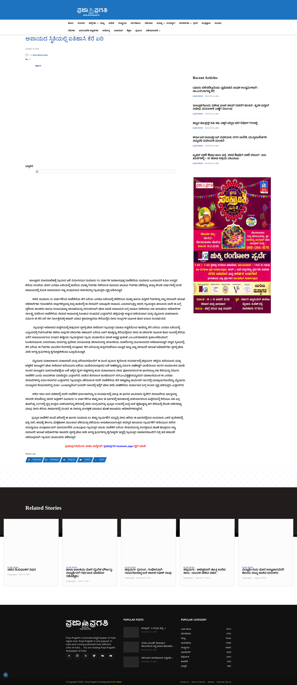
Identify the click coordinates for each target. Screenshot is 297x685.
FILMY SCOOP (116, 682)
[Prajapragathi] (27, 55)
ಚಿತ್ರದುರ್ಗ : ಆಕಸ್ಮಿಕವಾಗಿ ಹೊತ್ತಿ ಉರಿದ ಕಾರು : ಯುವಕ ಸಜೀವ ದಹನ (204, 572)
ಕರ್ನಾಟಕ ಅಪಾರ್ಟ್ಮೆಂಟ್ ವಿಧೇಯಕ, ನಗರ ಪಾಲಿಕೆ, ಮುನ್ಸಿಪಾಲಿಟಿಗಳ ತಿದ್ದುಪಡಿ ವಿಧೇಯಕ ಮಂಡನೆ (230, 139)
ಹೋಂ (71, 23)
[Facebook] (69, 656)
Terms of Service (198, 682)
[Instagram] (77, 656)
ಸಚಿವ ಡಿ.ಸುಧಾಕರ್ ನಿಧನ (21, 570)
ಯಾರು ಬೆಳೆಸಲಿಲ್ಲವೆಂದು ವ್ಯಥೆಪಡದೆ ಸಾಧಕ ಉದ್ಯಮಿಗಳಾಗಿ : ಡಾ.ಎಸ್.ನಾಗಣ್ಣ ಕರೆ (225, 90)
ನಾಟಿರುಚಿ (118, 31)
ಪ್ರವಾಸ (138, 31)
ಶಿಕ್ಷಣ (129, 31)
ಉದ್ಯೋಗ (170, 23)
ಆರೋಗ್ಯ (106, 31)
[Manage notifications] (5, 674)
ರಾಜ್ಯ (102, 23)
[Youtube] (111, 656)
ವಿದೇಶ (111, 23)
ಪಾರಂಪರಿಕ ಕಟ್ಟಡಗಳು (88, 31)
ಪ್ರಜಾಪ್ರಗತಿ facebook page (118, 446)
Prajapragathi (40, 55)
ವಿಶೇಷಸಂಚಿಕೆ (152, 31)
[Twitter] (86, 656)
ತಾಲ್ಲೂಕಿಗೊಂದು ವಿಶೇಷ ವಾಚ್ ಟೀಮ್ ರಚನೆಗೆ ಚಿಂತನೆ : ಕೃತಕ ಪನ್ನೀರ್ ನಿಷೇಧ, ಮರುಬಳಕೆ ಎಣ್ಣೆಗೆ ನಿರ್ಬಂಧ (231, 107)
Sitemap (211, 682)
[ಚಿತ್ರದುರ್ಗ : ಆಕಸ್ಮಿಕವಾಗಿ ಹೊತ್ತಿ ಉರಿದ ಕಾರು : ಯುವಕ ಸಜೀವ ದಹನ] (207, 541)
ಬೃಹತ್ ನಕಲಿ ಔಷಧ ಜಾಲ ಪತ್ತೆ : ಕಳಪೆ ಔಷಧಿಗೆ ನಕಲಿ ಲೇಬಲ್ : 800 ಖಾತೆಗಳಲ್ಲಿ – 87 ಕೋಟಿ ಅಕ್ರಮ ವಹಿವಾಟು (229, 157)
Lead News (198, 96)
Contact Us (184, 682)
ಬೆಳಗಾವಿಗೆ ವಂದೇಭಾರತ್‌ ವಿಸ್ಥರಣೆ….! (156, 658)
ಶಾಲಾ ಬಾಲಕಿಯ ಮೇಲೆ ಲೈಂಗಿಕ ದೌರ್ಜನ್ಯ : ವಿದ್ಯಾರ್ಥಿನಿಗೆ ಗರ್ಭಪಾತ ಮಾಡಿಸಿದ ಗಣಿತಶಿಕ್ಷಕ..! (89, 573)
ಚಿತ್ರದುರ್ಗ (38, 66)
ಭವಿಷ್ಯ (159, 23)
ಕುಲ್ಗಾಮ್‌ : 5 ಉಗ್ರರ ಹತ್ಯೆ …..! (153, 628)
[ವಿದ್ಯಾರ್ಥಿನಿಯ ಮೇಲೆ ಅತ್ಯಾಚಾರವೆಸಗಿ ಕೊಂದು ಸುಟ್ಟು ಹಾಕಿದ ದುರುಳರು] (266, 541)
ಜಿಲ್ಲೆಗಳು (92, 23)
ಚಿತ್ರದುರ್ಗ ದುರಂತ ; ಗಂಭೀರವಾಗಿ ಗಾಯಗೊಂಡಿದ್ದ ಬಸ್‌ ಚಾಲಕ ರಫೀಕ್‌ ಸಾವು (148, 572)
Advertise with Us (224, 682)
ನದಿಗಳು (71, 31)
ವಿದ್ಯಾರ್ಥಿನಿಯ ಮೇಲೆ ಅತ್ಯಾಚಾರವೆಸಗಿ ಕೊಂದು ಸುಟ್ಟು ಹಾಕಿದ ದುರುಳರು (263, 572)
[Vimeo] (94, 656)
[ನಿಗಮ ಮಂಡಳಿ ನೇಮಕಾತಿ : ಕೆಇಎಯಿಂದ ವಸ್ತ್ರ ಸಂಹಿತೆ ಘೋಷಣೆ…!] (131, 647)
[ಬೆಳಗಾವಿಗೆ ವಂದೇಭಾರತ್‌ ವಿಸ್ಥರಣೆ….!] (131, 662)
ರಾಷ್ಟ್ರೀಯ (122, 23)
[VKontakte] (102, 656)
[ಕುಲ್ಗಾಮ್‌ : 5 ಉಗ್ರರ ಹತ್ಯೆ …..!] (131, 632)
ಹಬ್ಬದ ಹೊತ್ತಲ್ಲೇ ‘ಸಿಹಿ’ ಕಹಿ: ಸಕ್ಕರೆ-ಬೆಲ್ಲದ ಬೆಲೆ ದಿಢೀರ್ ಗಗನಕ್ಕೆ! (225, 123)
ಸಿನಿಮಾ (218, 23)
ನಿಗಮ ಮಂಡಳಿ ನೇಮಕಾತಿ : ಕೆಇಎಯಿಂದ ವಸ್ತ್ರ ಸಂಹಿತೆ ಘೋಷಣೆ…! (157, 644)
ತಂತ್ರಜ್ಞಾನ (206, 23)
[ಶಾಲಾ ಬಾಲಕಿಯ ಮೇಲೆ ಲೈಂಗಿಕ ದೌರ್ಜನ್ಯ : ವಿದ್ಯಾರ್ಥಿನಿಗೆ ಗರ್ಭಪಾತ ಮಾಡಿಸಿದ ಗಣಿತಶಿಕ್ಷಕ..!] (90, 541)
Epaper (81, 23)
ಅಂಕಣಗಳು (184, 23)
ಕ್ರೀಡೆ (195, 23)
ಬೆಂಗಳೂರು (136, 23)
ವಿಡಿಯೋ (149, 23)
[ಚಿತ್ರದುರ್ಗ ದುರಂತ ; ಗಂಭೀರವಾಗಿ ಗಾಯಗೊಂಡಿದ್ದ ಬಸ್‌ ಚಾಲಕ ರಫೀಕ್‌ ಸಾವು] (148, 541)
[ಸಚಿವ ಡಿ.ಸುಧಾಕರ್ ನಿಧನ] (31, 541)
